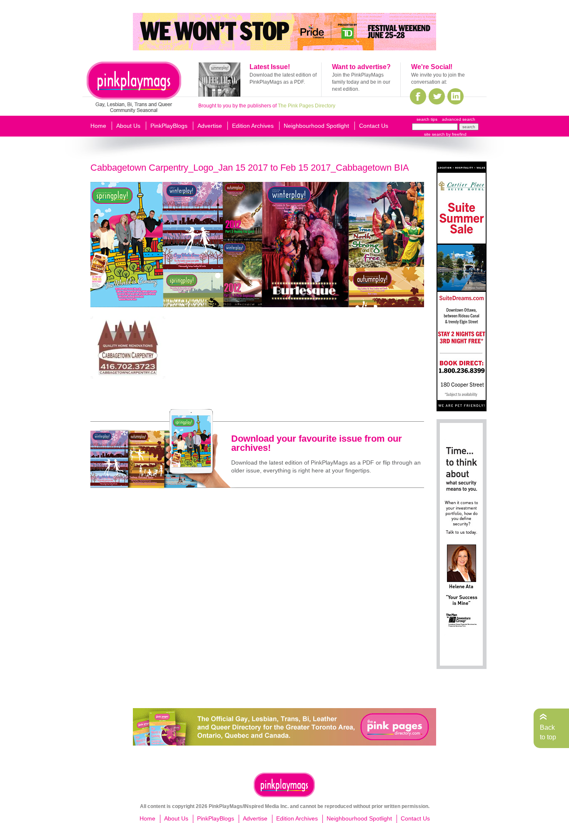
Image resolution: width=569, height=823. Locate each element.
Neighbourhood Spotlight (316, 125)
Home (98, 125)
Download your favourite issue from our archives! (316, 443)
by (456, 134)
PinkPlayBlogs (168, 125)
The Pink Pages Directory (306, 106)
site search (434, 134)
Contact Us (373, 125)
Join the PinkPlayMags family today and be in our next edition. (361, 82)
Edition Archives (253, 125)
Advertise (209, 125)
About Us (128, 125)
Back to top (548, 732)
